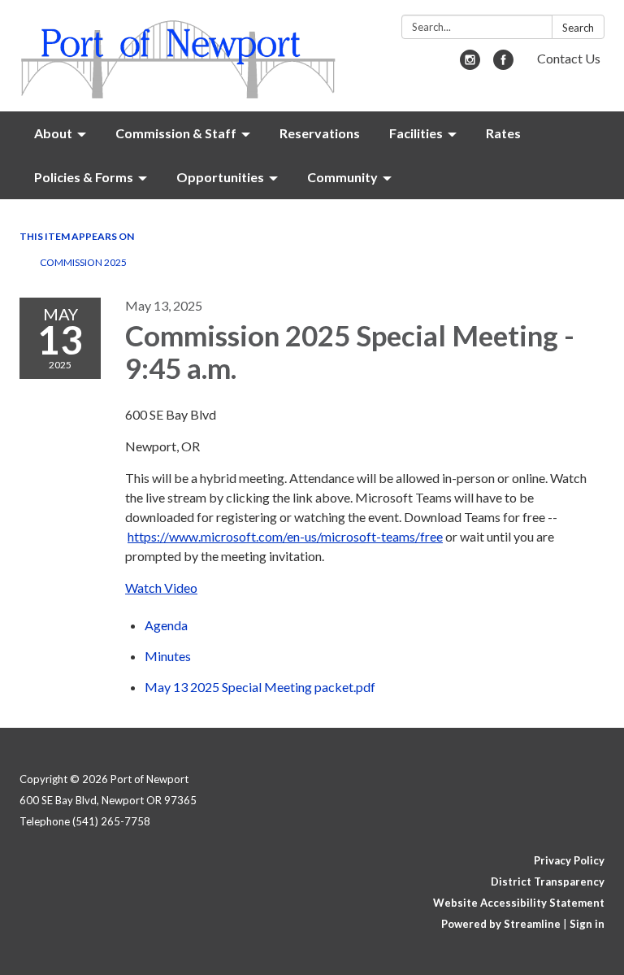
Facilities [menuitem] (416, 133)
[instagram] (470, 64)
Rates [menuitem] (503, 133)
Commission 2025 (83, 262)
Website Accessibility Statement (518, 902)
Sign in (587, 923)
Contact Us (568, 58)
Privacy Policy (569, 860)
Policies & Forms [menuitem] (83, 177)
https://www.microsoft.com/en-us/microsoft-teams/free (285, 536)
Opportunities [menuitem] (220, 177)
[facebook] (503, 64)
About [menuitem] (53, 133)
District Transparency (547, 881)
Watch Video (161, 587)
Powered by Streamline (501, 923)
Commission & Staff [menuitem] (175, 133)
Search (578, 27)
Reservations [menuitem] (320, 133)
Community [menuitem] (342, 177)
